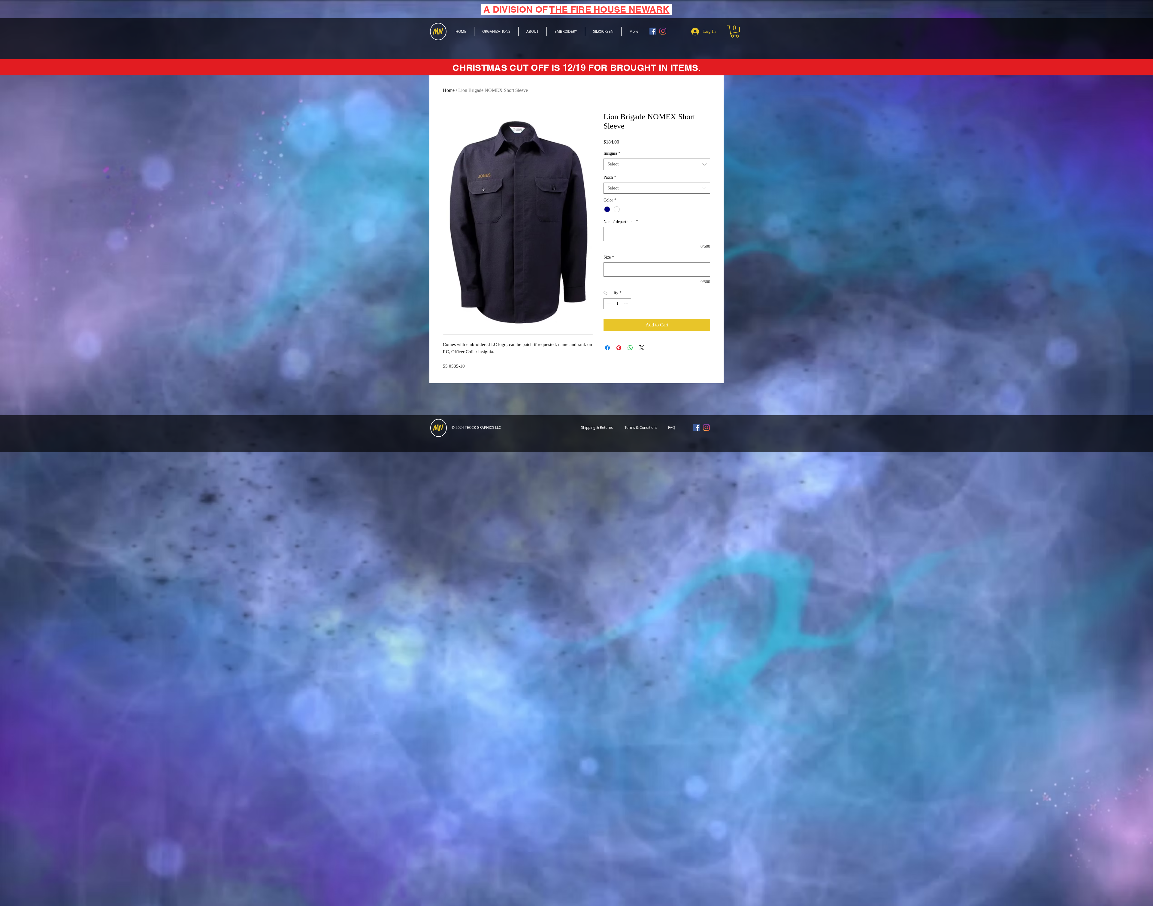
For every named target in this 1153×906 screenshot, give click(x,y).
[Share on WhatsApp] (630, 347)
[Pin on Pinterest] (618, 347)
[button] (734, 31)
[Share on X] (641, 347)
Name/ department (621, 222)
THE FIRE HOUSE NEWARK (609, 9)
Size (609, 257)
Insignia (612, 153)
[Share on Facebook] (607, 347)
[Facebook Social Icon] (652, 31)
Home (449, 90)
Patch (610, 177)
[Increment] (626, 303)
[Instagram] (662, 31)
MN (438, 428)
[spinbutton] (617, 303)
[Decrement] (608, 303)
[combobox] (657, 164)
